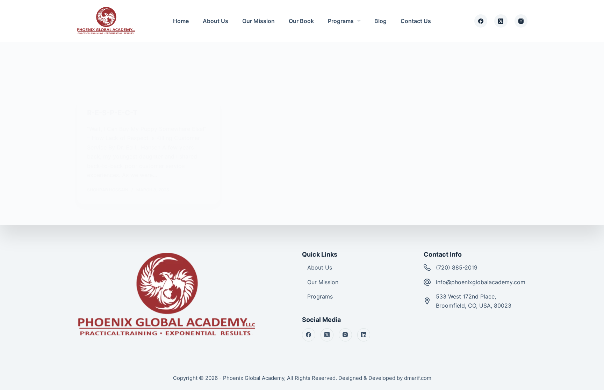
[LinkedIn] (364, 334)
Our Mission (258, 20)
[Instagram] (521, 21)
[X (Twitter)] (501, 21)
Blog (380, 20)
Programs (341, 20)
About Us (215, 20)
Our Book (301, 20)
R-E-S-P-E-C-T (112, 113)
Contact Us (416, 20)
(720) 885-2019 (456, 267)
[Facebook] (481, 21)
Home (181, 20)
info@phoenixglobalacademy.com (480, 282)
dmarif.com (417, 378)
